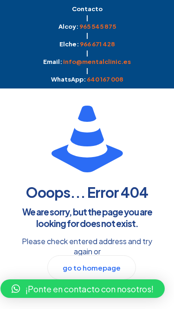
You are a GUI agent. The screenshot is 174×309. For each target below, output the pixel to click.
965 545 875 (97, 26)
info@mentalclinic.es (97, 61)
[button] (82, 288)
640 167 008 (105, 79)
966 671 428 (97, 44)
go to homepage (92, 267)
